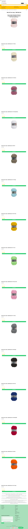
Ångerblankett (16, 509)
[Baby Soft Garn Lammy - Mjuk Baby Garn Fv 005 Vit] (14, 132)
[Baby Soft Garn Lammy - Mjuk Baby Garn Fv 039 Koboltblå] (14, 403)
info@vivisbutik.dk (4, 1)
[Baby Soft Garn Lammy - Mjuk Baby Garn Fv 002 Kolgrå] (14, 335)
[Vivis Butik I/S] (4, 3)
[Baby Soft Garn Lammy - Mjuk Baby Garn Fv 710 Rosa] (14, 30)
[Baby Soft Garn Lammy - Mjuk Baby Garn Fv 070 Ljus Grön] (14, 268)
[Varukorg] (24, 3)
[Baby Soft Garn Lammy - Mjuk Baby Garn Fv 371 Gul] (14, 234)
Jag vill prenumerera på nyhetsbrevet (6, 521)
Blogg (15, 510)
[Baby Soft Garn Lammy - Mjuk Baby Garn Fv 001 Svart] (14, 369)
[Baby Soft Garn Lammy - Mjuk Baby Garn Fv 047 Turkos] (14, 200)
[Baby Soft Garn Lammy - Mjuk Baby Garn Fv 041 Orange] (14, 471)
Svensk (22, 3)
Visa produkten (14, 185)
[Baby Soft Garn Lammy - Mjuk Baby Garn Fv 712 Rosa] (14, 302)
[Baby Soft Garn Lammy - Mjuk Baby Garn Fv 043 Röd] (14, 437)
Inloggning (16, 511)
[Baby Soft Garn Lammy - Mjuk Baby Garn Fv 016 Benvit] (14, 64)
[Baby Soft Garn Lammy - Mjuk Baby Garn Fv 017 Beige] (14, 166)
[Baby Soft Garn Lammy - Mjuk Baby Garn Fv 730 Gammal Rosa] (14, 98)
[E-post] (7, 518)
